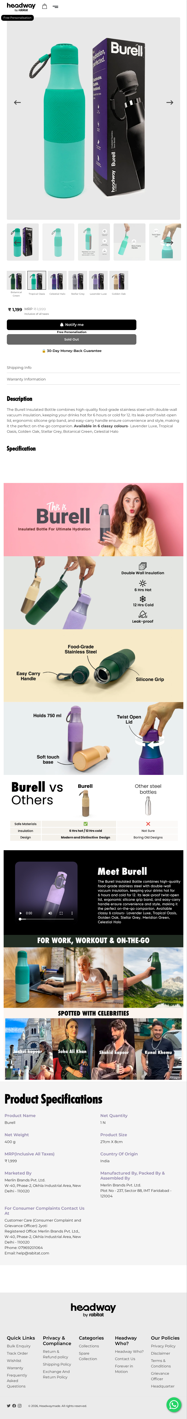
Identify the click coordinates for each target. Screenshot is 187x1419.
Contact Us (125, 1359)
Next (169, 102)
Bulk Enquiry (19, 1346)
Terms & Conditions (161, 1363)
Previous (17, 102)
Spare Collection (88, 1356)
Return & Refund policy (55, 1354)
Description (19, 398)
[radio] (16, 280)
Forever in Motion (124, 1369)
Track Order (17, 1353)
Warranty (15, 1368)
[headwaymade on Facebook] (14, 1406)
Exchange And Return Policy (56, 1374)
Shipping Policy (57, 1364)
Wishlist (14, 1361)
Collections (89, 1346)
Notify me (74, 325)
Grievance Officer (160, 1376)
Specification (21, 448)
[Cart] (44, 6)
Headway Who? (129, 1351)
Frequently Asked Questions (17, 1380)
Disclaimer (160, 1353)
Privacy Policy (163, 1346)
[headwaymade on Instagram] (19, 1406)
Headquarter (162, 1386)
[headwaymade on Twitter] (8, 1406)
